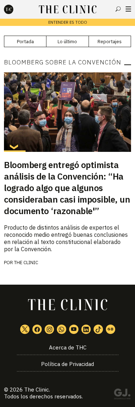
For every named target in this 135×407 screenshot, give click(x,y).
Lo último (67, 42)
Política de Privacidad (67, 364)
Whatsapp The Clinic (61, 329)
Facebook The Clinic (37, 329)
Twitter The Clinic (25, 329)
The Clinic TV (73, 329)
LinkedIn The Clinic (86, 329)
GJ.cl (122, 395)
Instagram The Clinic (49, 329)
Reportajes (110, 42)
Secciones (128, 9)
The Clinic (36, 389)
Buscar (118, 9)
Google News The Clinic (110, 329)
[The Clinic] (15, 9)
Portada (25, 42)
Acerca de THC (67, 347)
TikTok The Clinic (98, 329)
